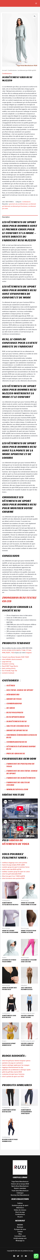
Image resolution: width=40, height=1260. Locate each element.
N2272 (18, 650)
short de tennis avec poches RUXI (13, 878)
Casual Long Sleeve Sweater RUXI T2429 (15, 657)
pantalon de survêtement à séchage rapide (16, 1070)
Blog (20, 1234)
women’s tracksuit (8, 673)
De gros (10, 708)
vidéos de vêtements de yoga (15, 842)
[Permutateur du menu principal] (36, 3)
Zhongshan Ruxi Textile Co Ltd (19, 599)
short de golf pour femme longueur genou (16, 1061)
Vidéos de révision (20, 1210)
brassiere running (8, 664)
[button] (34, 16)
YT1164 (28, 650)
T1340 (23, 650)
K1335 (9, 650)
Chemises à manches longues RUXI (21, 736)
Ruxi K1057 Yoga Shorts (10, 666)
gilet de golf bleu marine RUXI (12, 1072)
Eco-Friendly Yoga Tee (9, 670)
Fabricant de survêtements (20, 778)
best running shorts (8, 668)
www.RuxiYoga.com (17, 789)
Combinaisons (12, 70)
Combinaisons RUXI (16, 742)
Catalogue (20, 1193)
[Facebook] (14, 1256)
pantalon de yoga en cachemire (12, 1063)
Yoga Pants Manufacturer (20, 1181)
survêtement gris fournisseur (19, 206)
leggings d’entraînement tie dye (12, 1067)
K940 (3, 653)
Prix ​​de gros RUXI (15, 753)
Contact (20, 1231)
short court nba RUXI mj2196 (11, 869)
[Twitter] (18, 1256)
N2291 (8, 653)
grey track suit (13, 204)
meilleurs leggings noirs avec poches (14, 863)
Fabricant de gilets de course (18, 783)
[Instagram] (22, 1256)
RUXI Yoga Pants (14, 712)
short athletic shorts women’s (12, 659)
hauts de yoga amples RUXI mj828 (13, 865)
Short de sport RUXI (17, 730)
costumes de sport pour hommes (13, 1074)
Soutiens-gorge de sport (19, 690)
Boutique (20, 1227)
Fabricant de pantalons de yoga (20, 765)
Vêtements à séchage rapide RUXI (21, 747)
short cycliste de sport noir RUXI (13, 1076)
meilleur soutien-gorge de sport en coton (16, 872)
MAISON (20, 1225)
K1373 (14, 650)
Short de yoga (13, 699)
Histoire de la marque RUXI (20, 1184)
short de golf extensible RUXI (11, 874)
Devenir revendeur (20, 1188)
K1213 (4, 650)
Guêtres (10, 685)
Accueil (4, 70)
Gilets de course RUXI (17, 726)
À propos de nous (20, 1229)
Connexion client (20, 1236)
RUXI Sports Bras (15, 717)
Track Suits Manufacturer (20, 1191)
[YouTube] (26, 1256)
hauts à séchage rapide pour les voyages (15, 1065)
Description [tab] (6, 217)
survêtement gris (23, 204)
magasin (29, 653)
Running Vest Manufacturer (20, 1195)
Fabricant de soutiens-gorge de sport (21, 772)
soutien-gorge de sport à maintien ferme (15, 867)
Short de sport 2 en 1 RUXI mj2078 (13, 876)
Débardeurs (12, 694)
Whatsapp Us (20, 1241)
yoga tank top (6, 662)
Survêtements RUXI (16, 721)
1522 (12, 653)
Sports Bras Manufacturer (20, 1186)
